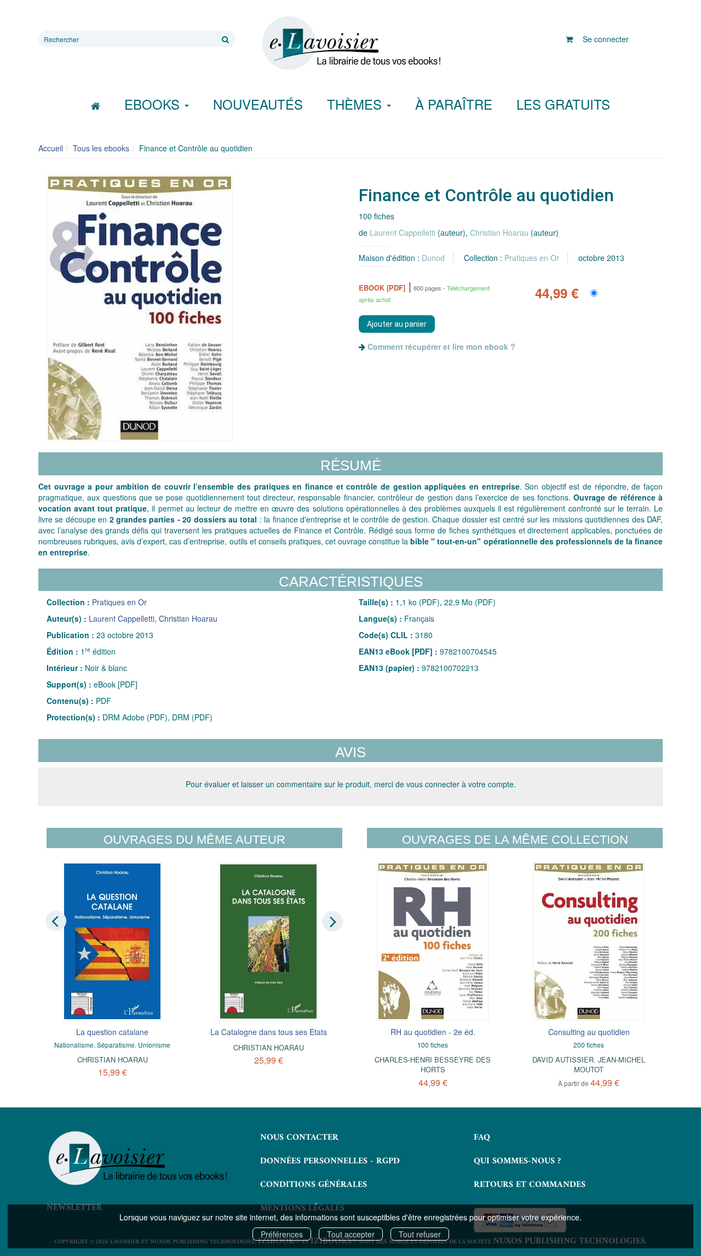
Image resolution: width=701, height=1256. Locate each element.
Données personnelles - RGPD (330, 1161)
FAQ (482, 1137)
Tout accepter (351, 1234)
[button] (140, 308)
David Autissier (563, 1059)
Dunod (433, 257)
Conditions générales (313, 1184)
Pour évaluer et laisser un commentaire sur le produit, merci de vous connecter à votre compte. (351, 783)
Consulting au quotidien (589, 1031)
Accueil (50, 148)
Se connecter (606, 38)
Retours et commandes (529, 1184)
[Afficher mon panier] (569, 38)
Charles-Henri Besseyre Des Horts (433, 1064)
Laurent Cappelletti (402, 232)
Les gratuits (563, 103)
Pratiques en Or (531, 257)
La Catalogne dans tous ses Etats (268, 1031)
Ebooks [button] (153, 103)
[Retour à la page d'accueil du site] (350, 43)
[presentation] (55, 920)
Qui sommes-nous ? (517, 1161)
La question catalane (112, 1031)
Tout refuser (420, 1234)
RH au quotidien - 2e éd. (432, 1031)
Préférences (282, 1234)
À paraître (453, 103)
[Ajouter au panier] (397, 324)
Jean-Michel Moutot (609, 1064)
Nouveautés (258, 103)
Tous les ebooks (101, 148)
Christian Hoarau (499, 232)
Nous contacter (299, 1137)
